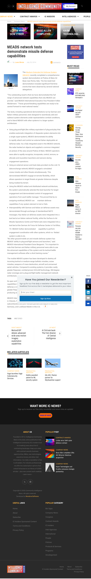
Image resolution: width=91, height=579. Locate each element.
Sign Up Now (45, 298)
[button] (45, 279)
